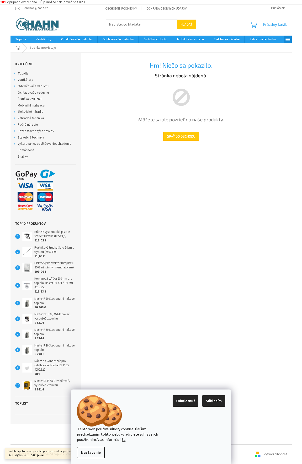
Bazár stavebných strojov (36, 131)
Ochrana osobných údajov (167, 8)
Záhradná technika (31, 118)
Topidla (23, 73)
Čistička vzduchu (30, 99)
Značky (23, 156)
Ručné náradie (28, 124)
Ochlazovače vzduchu (33, 92)
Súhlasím (214, 401)
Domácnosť (26, 150)
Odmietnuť (185, 401)
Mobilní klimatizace (31, 105)
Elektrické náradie (30, 111)
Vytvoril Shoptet (275, 454)
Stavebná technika (31, 137)
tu (124, 439)
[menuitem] (21, 39)
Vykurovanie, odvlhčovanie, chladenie (44, 143)
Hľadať (186, 24)
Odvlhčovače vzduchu (33, 86)
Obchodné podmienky (121, 8)
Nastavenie (91, 452)
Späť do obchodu (181, 136)
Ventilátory (25, 79)
